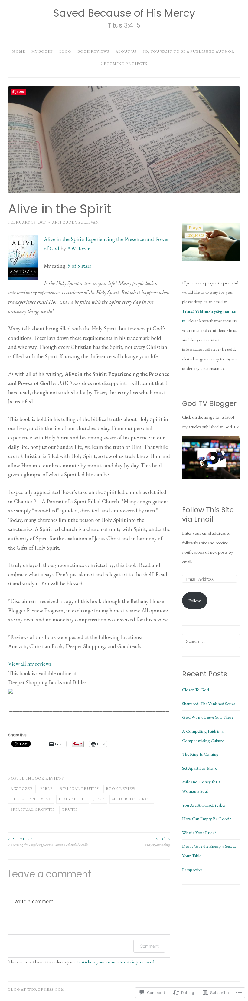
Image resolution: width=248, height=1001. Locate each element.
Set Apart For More (199, 768)
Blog (65, 51)
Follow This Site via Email (208, 514)
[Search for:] (211, 641)
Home (18, 51)
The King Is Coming (200, 754)
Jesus (99, 799)
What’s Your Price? (199, 832)
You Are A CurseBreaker (204, 805)
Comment (149, 946)
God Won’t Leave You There (207, 717)
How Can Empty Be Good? (206, 818)
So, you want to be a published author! (189, 51)
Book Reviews (93, 51)
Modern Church (132, 799)
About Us (126, 51)
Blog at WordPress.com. (37, 989)
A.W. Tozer (78, 248)
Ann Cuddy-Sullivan (75, 222)
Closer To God (195, 689)
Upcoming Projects (124, 63)
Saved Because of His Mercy (124, 13)
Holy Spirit (72, 799)
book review (120, 788)
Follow (194, 600)
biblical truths (79, 788)
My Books (42, 51)
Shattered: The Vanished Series (208, 703)
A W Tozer (22, 788)
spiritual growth (33, 809)
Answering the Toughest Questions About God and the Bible (48, 842)
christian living (31, 799)
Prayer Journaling (157, 842)
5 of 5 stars (79, 265)
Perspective (192, 869)
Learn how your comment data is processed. (116, 962)
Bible (46, 788)
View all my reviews (29, 663)
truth (70, 809)
